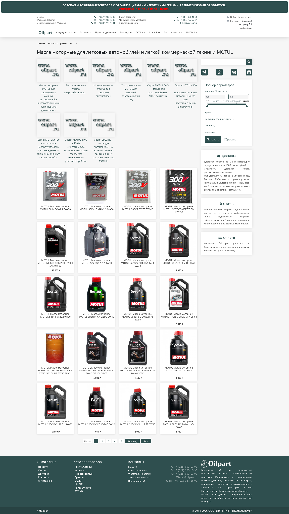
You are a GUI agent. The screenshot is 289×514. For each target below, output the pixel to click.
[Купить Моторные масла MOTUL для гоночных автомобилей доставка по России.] (103, 70)
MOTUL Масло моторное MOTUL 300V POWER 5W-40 (137, 208)
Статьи (42, 470)
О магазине (45, 480)
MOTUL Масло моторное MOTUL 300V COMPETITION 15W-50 (178, 209)
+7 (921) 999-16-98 (106, 16)
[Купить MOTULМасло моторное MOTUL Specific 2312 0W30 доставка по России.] (96, 240)
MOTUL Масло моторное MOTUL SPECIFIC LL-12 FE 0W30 (137, 423)
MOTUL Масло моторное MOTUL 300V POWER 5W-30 (55, 208)
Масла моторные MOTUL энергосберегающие (76, 89)
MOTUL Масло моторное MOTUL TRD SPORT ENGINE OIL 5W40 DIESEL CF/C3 (96, 370)
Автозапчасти (83, 487)
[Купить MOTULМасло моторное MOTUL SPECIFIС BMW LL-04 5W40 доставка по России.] (178, 401)
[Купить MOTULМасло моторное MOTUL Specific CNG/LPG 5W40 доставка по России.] (96, 294)
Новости (43, 466)
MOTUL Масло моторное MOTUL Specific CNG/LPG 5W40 (96, 315)
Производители (84, 473)
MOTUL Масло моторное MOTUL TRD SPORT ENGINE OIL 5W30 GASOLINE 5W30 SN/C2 (55, 370)
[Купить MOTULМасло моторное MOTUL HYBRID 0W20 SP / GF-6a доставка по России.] (178, 294)
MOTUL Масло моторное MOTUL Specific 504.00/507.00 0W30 (138, 263)
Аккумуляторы (83, 466)
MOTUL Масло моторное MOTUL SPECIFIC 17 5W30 (179, 369)
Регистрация (244, 17)
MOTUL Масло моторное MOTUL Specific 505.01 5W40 (179, 262)
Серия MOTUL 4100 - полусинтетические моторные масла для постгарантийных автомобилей (185, 96)
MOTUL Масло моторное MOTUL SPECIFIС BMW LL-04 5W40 (179, 424)
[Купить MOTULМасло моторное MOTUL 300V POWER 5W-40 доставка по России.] (137, 186)
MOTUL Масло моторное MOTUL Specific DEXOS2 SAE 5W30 (138, 316)
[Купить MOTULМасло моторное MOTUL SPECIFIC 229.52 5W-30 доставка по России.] (55, 401)
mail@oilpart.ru (190, 22)
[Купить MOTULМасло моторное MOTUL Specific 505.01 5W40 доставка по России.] (178, 240)
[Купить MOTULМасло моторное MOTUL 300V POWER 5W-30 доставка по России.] (55, 186)
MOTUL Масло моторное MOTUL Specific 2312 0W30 (96, 262)
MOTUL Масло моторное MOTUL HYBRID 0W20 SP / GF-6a (179, 315)
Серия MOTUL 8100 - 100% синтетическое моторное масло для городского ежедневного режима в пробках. (76, 150)
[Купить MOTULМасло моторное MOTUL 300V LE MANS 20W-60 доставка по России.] (96, 186)
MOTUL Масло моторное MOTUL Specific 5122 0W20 (55, 315)
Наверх (43, 510)
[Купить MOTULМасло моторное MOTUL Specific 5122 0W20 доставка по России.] (55, 294)
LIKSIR (79, 484)
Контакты (43, 477)
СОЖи (78, 480)
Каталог (79, 470)
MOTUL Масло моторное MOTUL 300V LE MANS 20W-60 (97, 208)
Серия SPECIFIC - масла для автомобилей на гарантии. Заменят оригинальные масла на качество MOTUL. (103, 150)
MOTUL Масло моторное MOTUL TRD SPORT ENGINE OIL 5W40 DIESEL (137, 370)
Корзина (234, 21)
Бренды (79, 477)
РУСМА (79, 491)
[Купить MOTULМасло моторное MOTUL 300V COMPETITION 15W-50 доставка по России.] (178, 186)
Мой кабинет (245, 28)
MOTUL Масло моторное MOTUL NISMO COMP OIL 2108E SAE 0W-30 (55, 263)
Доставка (43, 473)
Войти (233, 17)
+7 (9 (182, 16)
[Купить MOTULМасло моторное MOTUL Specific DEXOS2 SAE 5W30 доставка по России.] (137, 294)
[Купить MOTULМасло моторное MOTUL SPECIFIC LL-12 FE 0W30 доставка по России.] (137, 401)
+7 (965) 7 (102, 22)
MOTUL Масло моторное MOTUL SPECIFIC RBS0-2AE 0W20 (96, 423)
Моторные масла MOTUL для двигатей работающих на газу (131, 92)
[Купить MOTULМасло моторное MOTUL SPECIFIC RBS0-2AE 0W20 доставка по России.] (96, 401)
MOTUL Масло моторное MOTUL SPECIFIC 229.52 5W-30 (55, 423)
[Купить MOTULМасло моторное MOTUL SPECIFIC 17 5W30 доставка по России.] (178, 348)
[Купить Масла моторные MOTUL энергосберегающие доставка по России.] (76, 70)
